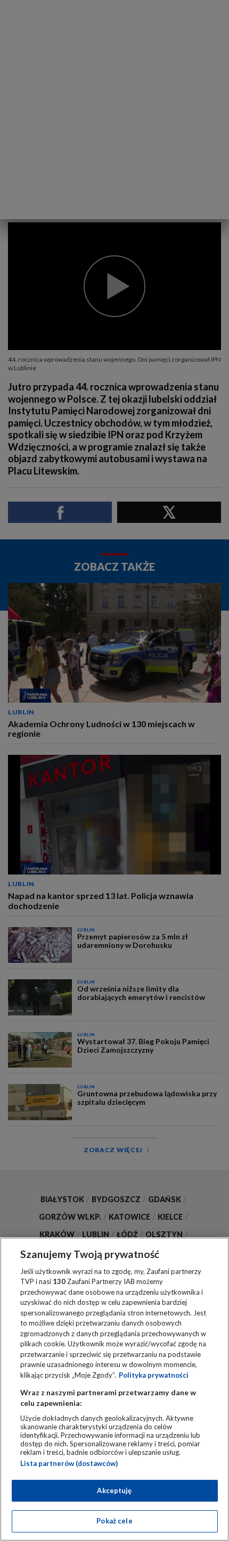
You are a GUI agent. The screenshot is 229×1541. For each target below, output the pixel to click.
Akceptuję (114, 1490)
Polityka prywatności (154, 1375)
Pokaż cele (114, 1521)
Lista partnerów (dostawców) (69, 1463)
